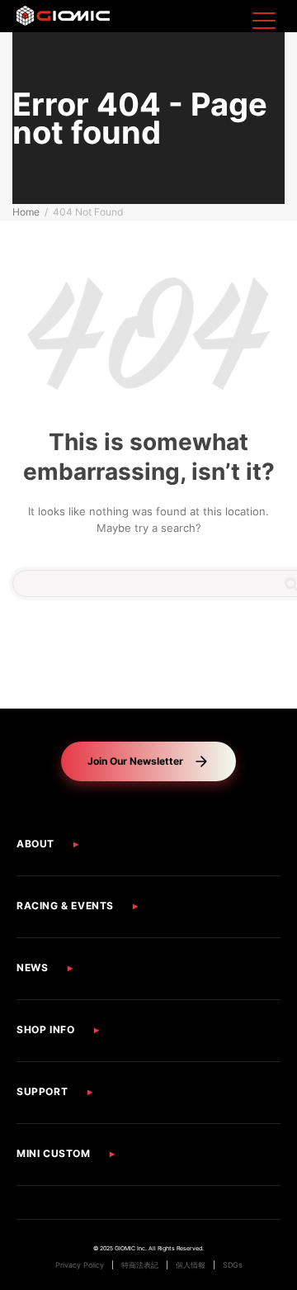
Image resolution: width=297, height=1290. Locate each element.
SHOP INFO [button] (45, 1029)
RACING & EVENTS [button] (65, 905)
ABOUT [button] (35, 843)
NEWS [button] (32, 967)
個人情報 (190, 1265)
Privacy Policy (79, 1265)
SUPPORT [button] (42, 1091)
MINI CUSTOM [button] (53, 1153)
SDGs (233, 1265)
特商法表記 (139, 1265)
